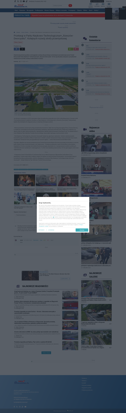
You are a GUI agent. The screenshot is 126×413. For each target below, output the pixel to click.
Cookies (46, 226)
